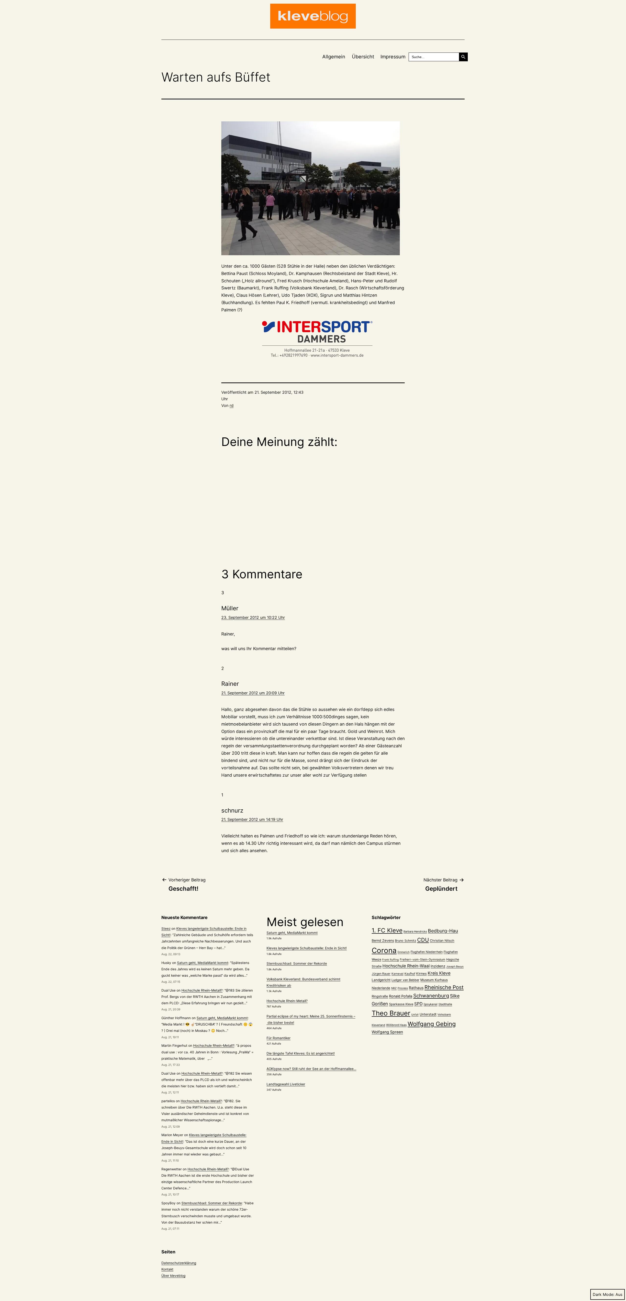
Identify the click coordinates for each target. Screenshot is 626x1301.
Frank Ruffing (390, 959)
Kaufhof (409, 973)
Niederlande (381, 988)
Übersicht (363, 57)
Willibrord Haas (396, 1025)
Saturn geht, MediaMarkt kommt (202, 963)
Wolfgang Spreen (387, 1032)
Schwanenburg (431, 996)
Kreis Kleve (439, 973)
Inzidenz (438, 966)
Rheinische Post (444, 987)
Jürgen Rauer (381, 973)
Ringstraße (380, 996)
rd (232, 405)
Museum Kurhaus (434, 980)
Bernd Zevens (383, 940)
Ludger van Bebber (405, 980)
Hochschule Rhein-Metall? (202, 990)
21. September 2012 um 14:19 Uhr (252, 819)
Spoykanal (430, 1004)
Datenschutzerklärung (178, 1263)
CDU (423, 940)
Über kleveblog (173, 1276)
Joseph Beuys (455, 966)
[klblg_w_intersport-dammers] (313, 339)
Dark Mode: (603, 1294)
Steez (165, 929)
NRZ (394, 988)
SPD (418, 1003)
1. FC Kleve (387, 930)
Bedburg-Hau (443, 931)
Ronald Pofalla (400, 996)
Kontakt (167, 1269)
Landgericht (381, 980)
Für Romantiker (279, 1038)
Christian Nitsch (442, 940)
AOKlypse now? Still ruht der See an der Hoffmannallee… (311, 1069)
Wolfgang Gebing (432, 1023)
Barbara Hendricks (415, 931)
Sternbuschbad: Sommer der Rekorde (211, 1203)
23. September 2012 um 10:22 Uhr (253, 617)
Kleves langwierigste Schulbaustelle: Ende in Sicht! (307, 948)
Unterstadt (428, 1014)
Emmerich (404, 952)
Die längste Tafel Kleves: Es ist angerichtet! (301, 1053)
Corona (384, 950)
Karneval (397, 973)
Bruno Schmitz (405, 940)
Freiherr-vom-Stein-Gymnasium (422, 959)
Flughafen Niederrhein (427, 952)
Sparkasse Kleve (401, 1004)
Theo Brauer (391, 1013)
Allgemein (333, 57)
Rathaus (416, 987)
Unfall (415, 1014)
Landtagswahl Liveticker (286, 1084)
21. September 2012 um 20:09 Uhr (253, 692)
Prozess (403, 988)
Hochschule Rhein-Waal (406, 965)
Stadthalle (445, 1004)
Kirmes (421, 973)
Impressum (392, 57)
